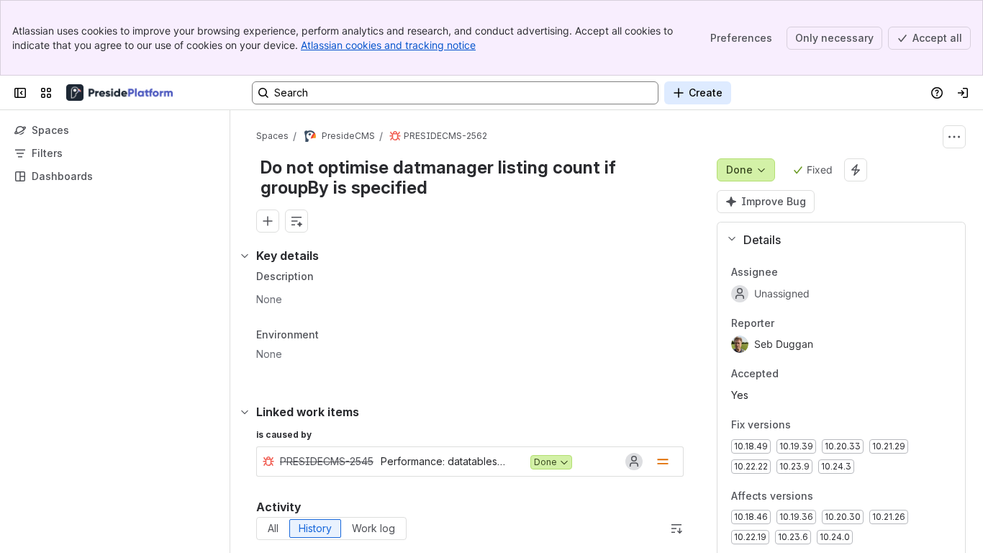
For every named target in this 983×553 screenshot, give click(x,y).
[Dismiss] (302, 439)
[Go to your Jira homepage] (119, 92)
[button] (835, 240)
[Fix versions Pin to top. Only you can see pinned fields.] (802, 425)
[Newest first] (676, 528)
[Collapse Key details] (244, 255)
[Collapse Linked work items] (244, 412)
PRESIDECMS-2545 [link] (326, 461)
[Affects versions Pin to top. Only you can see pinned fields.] (824, 496)
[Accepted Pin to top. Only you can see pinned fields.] (790, 374)
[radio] (273, 528)
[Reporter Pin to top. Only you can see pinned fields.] (786, 323)
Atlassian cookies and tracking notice (388, 45)
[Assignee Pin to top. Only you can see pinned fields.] (789, 272)
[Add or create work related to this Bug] (267, 221)
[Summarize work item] (296, 221)
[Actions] (954, 136)
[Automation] (855, 169)
